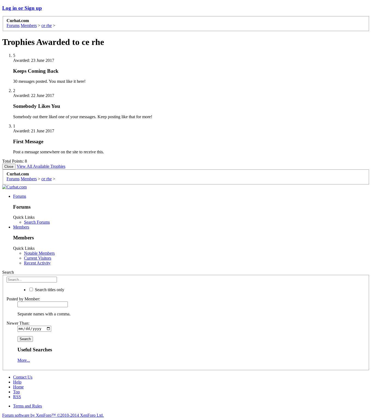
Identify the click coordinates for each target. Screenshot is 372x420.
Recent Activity (37, 263)
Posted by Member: (23, 299)
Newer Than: (18, 323)
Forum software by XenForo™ (53, 415)
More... (23, 360)
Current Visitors (37, 258)
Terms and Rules (27, 406)
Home (18, 387)
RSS (17, 396)
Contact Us (22, 377)
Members (21, 227)
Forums (19, 196)
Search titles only (49, 289)
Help (17, 382)
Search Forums (37, 222)
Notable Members (39, 253)
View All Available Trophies (41, 166)
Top (16, 391)
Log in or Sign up (22, 8)
